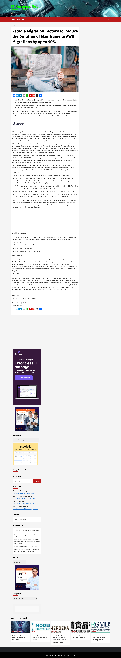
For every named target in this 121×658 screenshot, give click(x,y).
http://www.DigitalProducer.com (23, 493)
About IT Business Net (17, 19)
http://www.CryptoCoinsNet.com (23, 503)
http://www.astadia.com (20, 271)
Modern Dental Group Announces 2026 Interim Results (27, 535)
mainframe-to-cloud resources (33, 243)
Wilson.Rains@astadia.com (21, 303)
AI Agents (14, 631)
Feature (20, 631)
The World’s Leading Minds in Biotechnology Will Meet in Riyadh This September (26, 550)
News (34, 631)
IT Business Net (24, 6)
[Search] (109, 19)
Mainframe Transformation (23, 248)
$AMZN (34, 111)
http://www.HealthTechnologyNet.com (25, 509)
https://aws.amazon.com (59, 289)
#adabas (40, 111)
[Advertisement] (77, 8)
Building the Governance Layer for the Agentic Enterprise (27, 531)
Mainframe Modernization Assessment (27, 251)
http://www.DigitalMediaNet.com (24, 498)
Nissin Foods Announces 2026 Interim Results (26, 546)
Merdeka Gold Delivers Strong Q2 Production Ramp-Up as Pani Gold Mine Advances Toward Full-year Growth (27, 541)
